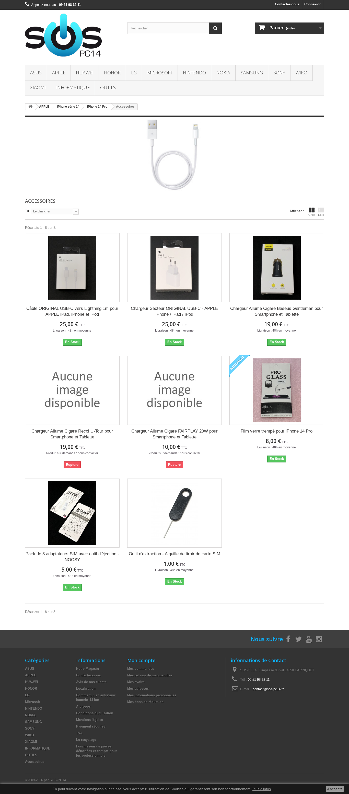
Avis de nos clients (91, 682)
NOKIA (223, 73)
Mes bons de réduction (145, 702)
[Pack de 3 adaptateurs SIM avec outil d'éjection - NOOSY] (72, 513)
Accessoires (34, 762)
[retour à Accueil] (30, 107)
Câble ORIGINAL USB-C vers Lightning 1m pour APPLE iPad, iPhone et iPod (72, 311)
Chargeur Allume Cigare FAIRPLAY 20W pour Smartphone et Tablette (174, 434)
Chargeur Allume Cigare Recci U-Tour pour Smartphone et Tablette (72, 434)
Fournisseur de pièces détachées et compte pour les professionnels (96, 750)
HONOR (112, 73)
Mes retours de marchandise (149, 675)
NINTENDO (194, 73)
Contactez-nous (287, 4)
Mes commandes (140, 669)
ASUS (36, 73)
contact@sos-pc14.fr (268, 689)
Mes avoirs (135, 682)
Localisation (86, 688)
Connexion (312, 4)
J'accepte (335, 789)
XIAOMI (38, 87)
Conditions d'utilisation (94, 713)
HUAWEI (85, 73)
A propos (83, 706)
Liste (321, 214)
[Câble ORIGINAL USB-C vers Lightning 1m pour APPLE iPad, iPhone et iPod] (72, 268)
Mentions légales (89, 720)
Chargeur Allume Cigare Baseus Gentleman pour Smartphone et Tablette (276, 311)
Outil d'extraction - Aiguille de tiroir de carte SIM (174, 553)
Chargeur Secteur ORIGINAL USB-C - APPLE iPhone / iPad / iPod (174, 311)
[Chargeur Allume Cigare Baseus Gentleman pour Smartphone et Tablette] (276, 268)
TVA (79, 733)
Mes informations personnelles (151, 695)
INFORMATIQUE (73, 87)
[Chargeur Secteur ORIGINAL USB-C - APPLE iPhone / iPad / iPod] (174, 268)
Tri (27, 211)
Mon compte (141, 660)
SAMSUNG (252, 73)
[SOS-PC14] (72, 36)
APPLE (58, 73)
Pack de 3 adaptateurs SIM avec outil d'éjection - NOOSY (72, 556)
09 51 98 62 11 (259, 680)
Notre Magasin (87, 669)
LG (134, 73)
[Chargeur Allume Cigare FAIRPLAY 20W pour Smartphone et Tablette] (174, 390)
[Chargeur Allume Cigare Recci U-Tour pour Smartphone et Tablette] (72, 390)
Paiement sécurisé (90, 726)
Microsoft (159, 73)
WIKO (301, 73)
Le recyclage (86, 740)
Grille (311, 214)
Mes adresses (138, 688)
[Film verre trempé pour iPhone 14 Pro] (276, 390)
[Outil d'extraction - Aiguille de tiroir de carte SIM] (174, 513)
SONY (279, 73)
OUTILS (108, 87)
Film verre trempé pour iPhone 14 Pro (276, 431)
